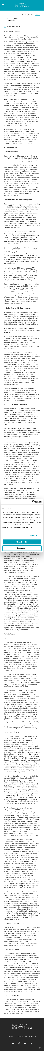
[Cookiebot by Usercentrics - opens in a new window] (32, 501)
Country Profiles (27, 15)
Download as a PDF (13, 26)
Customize (21, 548)
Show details (32, 535)
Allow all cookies (22, 542)
